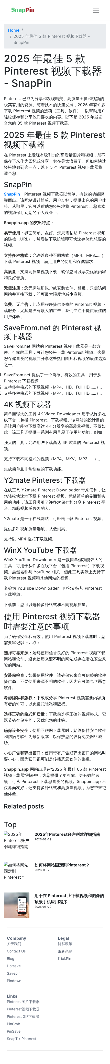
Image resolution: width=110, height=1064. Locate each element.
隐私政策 (65, 943)
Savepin (13, 973)
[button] (95, 10)
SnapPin (12, 194)
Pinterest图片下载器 (23, 1001)
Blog (10, 958)
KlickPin (64, 958)
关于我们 (14, 943)
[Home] (23, 10)
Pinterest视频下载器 (23, 1009)
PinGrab (13, 1024)
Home (13, 30)
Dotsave (14, 966)
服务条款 (65, 951)
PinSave (13, 1031)
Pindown (14, 980)
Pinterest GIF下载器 (23, 1016)
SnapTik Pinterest (21, 1038)
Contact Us (16, 951)
